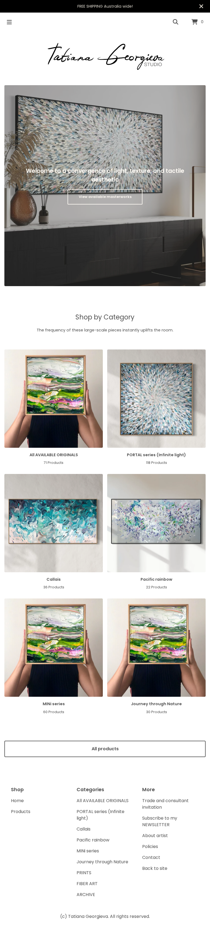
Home (17, 800)
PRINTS (84, 873)
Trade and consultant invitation (165, 803)
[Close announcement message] (201, 6)
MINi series (88, 851)
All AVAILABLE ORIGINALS (103, 800)
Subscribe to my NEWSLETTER (159, 821)
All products (105, 749)
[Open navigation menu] (9, 22)
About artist (155, 835)
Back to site (154, 868)
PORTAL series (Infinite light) (100, 814)
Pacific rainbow (93, 840)
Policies (150, 846)
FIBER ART (87, 883)
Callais (84, 829)
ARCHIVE (86, 894)
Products (20, 811)
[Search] (175, 22)
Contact (151, 857)
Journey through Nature (102, 862)
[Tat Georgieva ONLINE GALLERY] (105, 56)
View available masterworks (105, 196)
